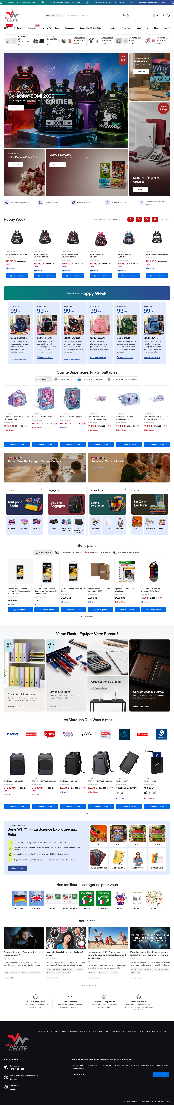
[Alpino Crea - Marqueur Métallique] (127, 571)
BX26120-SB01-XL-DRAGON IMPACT (41, 255)
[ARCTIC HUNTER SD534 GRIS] (101, 763)
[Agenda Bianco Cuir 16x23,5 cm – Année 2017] (100, 571)
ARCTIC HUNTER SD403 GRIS (44, 781)
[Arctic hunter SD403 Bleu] (17, 763)
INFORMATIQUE (118, 1031)
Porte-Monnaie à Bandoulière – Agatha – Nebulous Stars (157, 418)
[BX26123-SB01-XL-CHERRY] (101, 238)
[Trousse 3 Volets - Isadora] (73, 399)
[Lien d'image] (24, 675)
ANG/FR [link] (87, 908)
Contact (13, 1079)
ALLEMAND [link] (19, 908)
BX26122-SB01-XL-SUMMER (125, 255)
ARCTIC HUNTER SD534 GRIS (100, 781)
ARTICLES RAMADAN (147, 1031)
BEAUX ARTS (97, 1031)
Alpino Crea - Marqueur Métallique (124, 590)
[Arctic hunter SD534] (73, 763)
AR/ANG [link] (137, 908)
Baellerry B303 (122, 781)
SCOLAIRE (55, 1031)
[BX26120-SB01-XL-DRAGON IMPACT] (45, 238)
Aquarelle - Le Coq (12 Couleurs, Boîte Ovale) (150, 590)
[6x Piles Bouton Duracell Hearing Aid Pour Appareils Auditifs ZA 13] (20, 571)
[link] (51, 28)
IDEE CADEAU (132, 1031)
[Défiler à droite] (167, 26)
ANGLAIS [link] (120, 908)
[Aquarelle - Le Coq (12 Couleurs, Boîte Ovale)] (153, 571)
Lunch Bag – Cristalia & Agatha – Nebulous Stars (16, 418)
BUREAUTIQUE (84, 1031)
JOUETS (107, 1031)
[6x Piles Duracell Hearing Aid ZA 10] (73, 571)
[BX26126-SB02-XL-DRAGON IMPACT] (73, 238)
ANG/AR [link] (53, 908)
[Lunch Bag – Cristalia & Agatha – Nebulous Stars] (17, 399)
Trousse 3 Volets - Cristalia (43, 417)
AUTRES (167, 1031)
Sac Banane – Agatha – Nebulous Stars (125, 418)
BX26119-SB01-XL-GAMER (16, 254)
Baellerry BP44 (150, 781)
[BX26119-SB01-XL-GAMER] (17, 238)
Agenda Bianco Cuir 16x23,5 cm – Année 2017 (100, 590)
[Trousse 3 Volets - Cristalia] (45, 399)
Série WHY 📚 (43, 1031)
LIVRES (63, 1031)
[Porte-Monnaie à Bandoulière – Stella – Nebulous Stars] (101, 399)
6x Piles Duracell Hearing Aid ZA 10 (73, 590)
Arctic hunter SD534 (68, 781)
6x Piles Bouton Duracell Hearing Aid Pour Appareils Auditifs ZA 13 (19, 591)
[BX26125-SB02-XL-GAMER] (157, 238)
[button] (54, 15)
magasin (13, 1089)
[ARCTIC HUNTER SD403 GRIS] (45, 763)
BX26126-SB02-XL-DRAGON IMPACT (70, 255)
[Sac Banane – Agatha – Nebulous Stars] (129, 399)
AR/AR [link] (153, 908)
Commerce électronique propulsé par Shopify (154, 1101)
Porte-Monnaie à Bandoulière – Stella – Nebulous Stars (101, 418)
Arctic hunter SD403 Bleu (14, 781)
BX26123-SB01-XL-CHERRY (97, 255)
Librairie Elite (133, 1101)
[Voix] (124, 15)
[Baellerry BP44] (157, 763)
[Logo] (12, 15)
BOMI (159, 1031)
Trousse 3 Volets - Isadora (71, 417)
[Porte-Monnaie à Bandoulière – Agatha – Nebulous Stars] (157, 399)
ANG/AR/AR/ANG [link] (70, 908)
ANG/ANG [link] (36, 908)
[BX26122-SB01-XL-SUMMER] (129, 238)
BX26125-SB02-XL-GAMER (157, 254)
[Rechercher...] (128, 15)
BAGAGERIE (72, 1031)
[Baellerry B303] (129, 763)
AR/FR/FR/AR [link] (103, 908)
